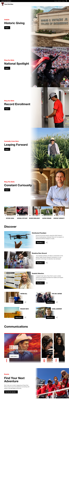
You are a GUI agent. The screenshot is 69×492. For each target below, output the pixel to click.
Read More (40, 242)
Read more (18, 302)
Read (6, 27)
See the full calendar (10, 392)
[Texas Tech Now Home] (2, 4)
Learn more (14, 356)
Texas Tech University (6, 1)
